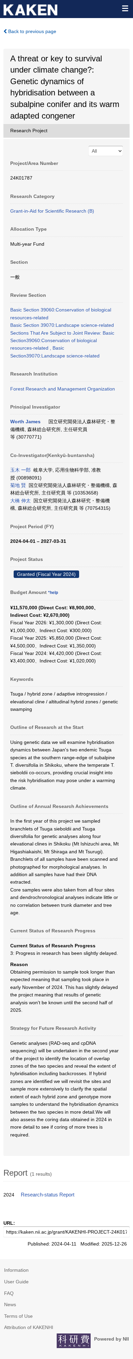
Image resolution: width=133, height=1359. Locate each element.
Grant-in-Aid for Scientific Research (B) (52, 211)
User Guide (16, 1281)
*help (53, 592)
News (10, 1304)
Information (16, 1270)
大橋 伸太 (20, 500)
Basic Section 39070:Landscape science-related (62, 325)
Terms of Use (18, 1316)
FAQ (9, 1293)
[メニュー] (125, 8)
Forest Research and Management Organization (62, 389)
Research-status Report (47, 1194)
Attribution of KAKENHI (28, 1327)
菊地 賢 (18, 485)
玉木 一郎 (20, 470)
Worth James (25, 421)
